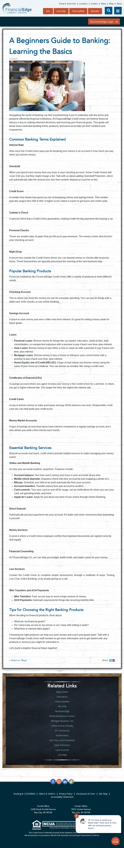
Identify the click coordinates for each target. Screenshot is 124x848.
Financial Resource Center (62, 716)
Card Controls (62, 750)
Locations (83, 4)
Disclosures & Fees (85, 793)
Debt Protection (62, 745)
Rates (103, 4)
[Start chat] (115, 841)
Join (48, 11)
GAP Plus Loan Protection (62, 740)
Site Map (103, 793)
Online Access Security (62, 725)
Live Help (61, 11)
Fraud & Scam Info (67, 4)
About (119, 4)
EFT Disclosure (62, 730)
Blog (111, 4)
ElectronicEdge (62, 711)
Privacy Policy (65, 793)
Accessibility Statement (62, 796)
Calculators (62, 696)
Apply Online (62, 691)
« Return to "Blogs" (18, 660)
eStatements (62, 735)
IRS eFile (62, 706)
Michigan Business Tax (62, 720)
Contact (94, 4)
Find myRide (78, 11)
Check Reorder (62, 701)
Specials (95, 11)
